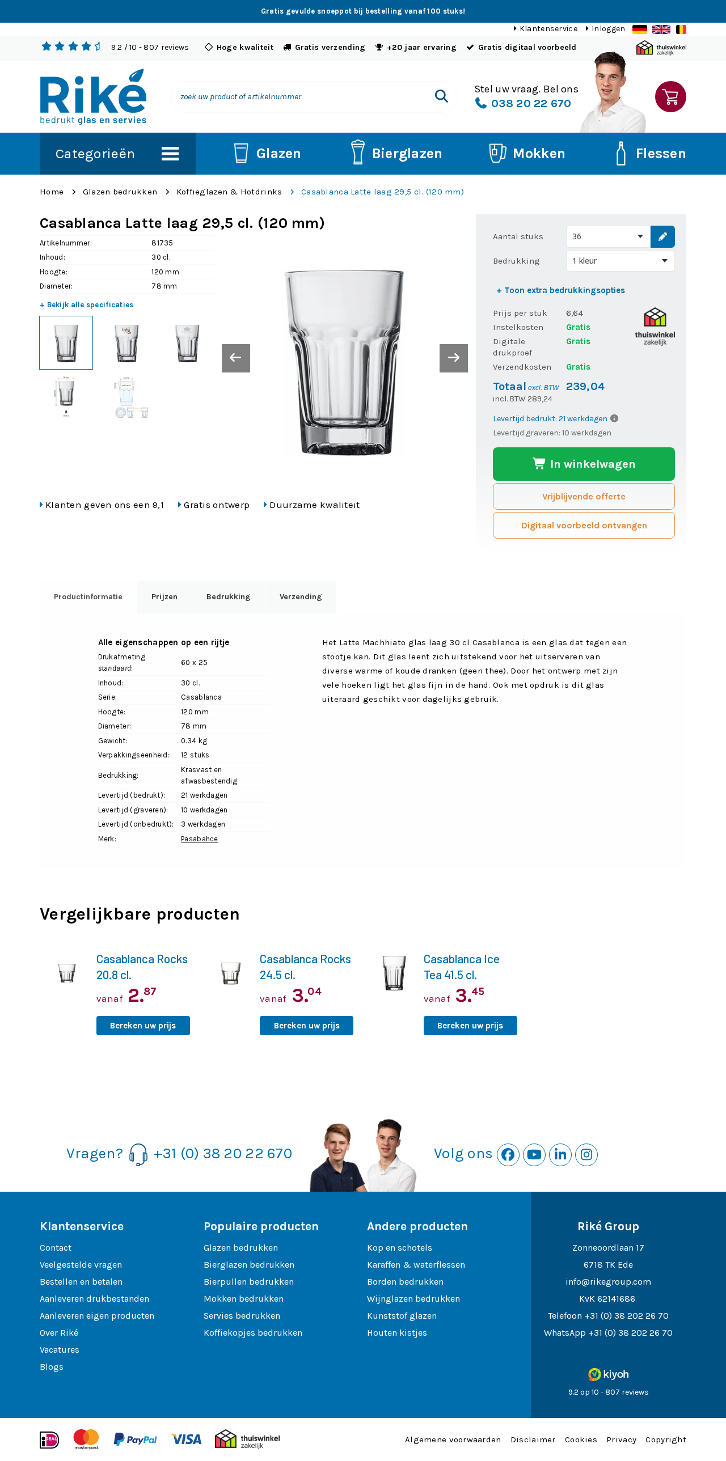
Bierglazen (407, 153)
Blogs (52, 1366)
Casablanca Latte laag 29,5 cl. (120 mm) (382, 192)
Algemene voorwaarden (453, 1439)
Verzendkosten (522, 367)
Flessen (661, 153)
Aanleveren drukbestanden (94, 1298)
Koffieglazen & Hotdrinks (229, 192)
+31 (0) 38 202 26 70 (626, 1315)
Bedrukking (516, 261)
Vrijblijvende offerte (584, 496)
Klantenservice (548, 28)
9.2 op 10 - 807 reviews (608, 1392)
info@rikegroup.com (608, 1281)
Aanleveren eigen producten (97, 1315)
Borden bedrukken (405, 1281)
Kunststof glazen (402, 1315)
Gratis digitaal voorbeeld (527, 47)
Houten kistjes (397, 1332)
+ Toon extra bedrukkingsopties (560, 290)
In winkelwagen (591, 464)
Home (52, 192)
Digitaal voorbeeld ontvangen (584, 525)
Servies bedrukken (242, 1315)
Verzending (301, 597)
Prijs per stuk (520, 313)
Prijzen (164, 597)
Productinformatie (88, 597)
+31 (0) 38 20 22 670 (223, 1153)
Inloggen (608, 28)
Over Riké (59, 1332)
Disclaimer (533, 1439)
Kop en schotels (399, 1247)
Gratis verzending (330, 47)
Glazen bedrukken (120, 192)
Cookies (581, 1439)
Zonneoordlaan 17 (608, 1247)
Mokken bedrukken (244, 1298)
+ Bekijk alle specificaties (87, 304)
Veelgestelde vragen (81, 1264)
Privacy (621, 1439)
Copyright (665, 1439)
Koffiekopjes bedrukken (253, 1332)
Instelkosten (518, 327)
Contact (55, 1247)
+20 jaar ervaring (422, 47)
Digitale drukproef (512, 347)
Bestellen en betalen (81, 1281)
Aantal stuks (518, 236)
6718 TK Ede (608, 1264)
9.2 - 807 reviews (150, 47)
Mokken (539, 153)
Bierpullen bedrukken (249, 1281)
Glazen (279, 153)
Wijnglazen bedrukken (413, 1298)
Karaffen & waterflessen (416, 1264)
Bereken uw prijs (143, 1025)
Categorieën (95, 153)
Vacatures (59, 1349)
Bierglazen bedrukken (249, 1264)
